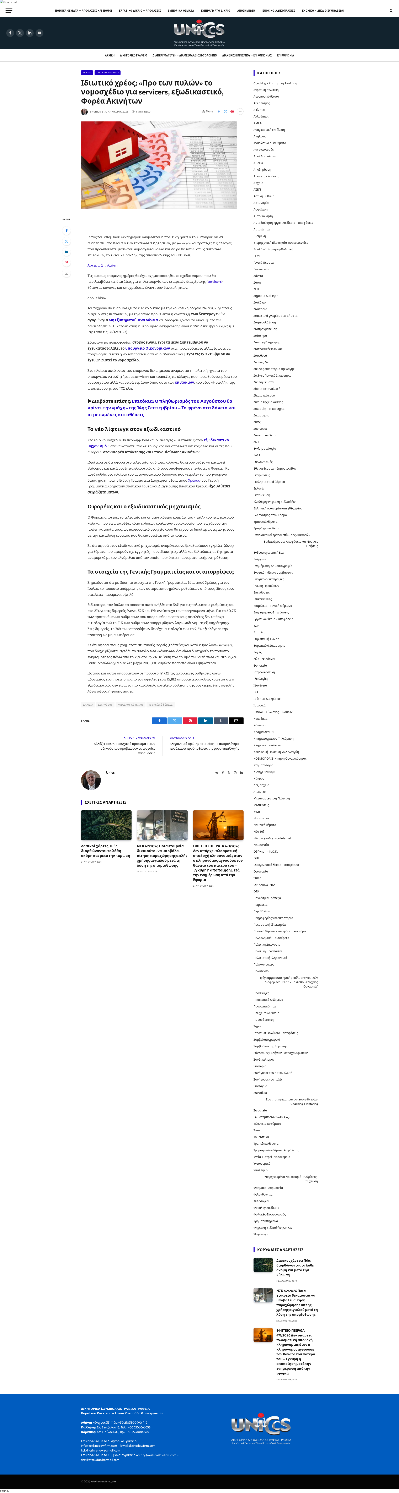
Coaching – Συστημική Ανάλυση (275, 83)
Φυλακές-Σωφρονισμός (270, 1214)
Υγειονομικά (262, 1163)
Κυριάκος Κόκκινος (130, 704)
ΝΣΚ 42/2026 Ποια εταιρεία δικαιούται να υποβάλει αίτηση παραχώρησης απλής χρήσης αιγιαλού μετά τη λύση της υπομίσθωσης (162, 855)
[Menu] (9, 10)
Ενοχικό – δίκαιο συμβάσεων (323, 10)
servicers (215, 281)
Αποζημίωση (246, 10)
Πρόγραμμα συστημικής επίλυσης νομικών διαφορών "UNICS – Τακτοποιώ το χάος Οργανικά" (288, 982)
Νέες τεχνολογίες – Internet (272, 838)
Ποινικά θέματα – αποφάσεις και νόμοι (83, 10)
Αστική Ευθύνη (264, 196)
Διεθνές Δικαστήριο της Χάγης (274, 369)
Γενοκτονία (261, 269)
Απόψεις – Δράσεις (266, 176)
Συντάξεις (260, 1093)
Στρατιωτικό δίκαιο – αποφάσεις (276, 1033)
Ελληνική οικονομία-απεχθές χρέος (278, 508)
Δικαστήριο (261, 415)
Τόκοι (257, 1130)
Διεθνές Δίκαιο (263, 362)
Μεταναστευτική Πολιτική (272, 798)
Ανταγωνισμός (264, 150)
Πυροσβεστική (264, 1020)
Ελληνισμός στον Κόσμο (270, 515)
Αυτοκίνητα (262, 229)
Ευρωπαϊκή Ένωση (266, 639)
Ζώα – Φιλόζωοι (264, 659)
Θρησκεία (260, 665)
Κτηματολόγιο (263, 765)
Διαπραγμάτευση (265, 329)
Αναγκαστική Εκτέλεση (269, 130)
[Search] (391, 10)
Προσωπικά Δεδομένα (268, 1000)
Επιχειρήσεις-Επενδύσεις (271, 612)
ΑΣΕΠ (257, 189)
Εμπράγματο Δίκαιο (215, 10)
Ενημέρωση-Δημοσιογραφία (273, 566)
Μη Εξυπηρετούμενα (127, 320)
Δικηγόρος (105, 704)
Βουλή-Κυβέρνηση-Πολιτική (273, 249)
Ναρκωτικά (261, 818)
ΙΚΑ (256, 692)
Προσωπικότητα (265, 1006)
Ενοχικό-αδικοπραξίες (278, 10)
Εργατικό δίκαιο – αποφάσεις (140, 10)
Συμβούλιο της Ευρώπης (270, 1046)
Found (4, 1491)
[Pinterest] (66, 262)
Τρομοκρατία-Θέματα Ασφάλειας (276, 1150)
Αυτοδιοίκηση (263, 216)
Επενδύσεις (262, 592)
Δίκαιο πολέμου (264, 395)
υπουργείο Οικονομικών (147, 348)
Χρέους (194, 480)
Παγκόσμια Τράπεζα (267, 898)
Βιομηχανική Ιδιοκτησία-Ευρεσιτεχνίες (281, 243)
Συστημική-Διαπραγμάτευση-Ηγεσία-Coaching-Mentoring (292, 1102)
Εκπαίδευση (262, 495)
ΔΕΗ (256, 289)
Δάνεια (87, 72)
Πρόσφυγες (261, 993)
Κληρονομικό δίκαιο (267, 745)
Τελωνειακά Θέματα (267, 1124)
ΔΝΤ (256, 442)
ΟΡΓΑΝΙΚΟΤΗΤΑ (264, 885)
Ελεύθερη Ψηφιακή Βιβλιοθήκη (275, 502)
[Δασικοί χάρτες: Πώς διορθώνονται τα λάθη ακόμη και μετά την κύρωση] (106, 825)
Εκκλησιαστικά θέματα (269, 482)
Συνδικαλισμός (264, 1059)
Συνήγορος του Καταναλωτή (273, 1073)
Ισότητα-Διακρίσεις (267, 699)
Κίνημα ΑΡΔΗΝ (264, 732)
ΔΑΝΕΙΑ (88, 704)
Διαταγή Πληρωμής (267, 342)
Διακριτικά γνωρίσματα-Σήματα (276, 316)
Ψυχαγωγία (261, 1234)
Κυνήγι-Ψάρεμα (265, 772)
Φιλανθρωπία (263, 1194)
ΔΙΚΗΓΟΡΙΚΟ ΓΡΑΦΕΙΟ (133, 55)
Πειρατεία (260, 905)
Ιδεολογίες (261, 679)
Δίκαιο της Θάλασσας (268, 402)
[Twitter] (66, 241)
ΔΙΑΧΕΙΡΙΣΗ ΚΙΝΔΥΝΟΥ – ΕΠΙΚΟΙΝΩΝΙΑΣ (247, 55)
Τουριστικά (261, 1137)
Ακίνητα (259, 110)
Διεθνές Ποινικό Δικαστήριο (272, 375)
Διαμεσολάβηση (265, 322)
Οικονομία (261, 871)
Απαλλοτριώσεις (265, 156)
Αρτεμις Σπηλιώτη (102, 265)
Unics (97, 111)
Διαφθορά (260, 355)
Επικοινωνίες (263, 599)
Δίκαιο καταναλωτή (267, 389)
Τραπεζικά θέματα (107, 72)
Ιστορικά (260, 705)
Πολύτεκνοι (262, 971)
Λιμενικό (260, 792)
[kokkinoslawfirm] (199, 33)
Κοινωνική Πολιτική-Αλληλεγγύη (276, 752)
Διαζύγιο (260, 302)
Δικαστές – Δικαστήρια (269, 409)
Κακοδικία (260, 719)
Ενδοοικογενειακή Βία (269, 552)
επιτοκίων (184, 382)
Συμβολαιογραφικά (267, 1039)
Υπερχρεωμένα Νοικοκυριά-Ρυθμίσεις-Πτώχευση (291, 1179)
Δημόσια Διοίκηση (266, 296)
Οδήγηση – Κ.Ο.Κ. (266, 851)
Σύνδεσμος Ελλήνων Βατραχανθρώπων (281, 1053)
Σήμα (257, 1026)
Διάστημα (260, 336)
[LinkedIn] (66, 252)
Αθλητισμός (262, 103)
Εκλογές (259, 488)
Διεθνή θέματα (264, 382)
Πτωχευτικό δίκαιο (266, 1013)
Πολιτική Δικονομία (267, 944)
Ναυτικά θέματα (265, 825)
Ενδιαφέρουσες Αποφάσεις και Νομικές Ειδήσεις (291, 544)
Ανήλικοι (260, 136)
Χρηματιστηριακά (266, 1221)
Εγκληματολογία (265, 448)
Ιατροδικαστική (264, 672)
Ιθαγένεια (260, 685)
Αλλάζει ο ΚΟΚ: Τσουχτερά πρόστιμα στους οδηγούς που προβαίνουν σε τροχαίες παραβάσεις (124, 748)
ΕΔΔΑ (257, 455)
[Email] (66, 273)
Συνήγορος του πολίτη (269, 1079)
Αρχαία (259, 183)
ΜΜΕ (257, 812)
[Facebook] (66, 230)
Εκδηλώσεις (262, 475)
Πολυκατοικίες (264, 964)
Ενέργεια (260, 559)
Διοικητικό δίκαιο (265, 435)
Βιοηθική (260, 236)
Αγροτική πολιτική (266, 90)
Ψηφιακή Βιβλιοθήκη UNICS (273, 1228)
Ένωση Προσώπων (266, 586)
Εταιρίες (259, 632)
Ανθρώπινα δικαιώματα (270, 143)
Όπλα (257, 878)
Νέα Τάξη (260, 831)
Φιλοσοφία (261, 1201)
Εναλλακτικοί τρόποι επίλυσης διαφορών (282, 535)
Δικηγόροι (260, 429)
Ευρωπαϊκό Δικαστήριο (269, 645)
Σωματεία (260, 1110)
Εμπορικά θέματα (181, 10)
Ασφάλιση (261, 209)
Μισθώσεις (261, 805)
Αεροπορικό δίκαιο (266, 96)
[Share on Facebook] (219, 111)
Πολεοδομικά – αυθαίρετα (271, 938)
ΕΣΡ (256, 626)
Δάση (257, 282)
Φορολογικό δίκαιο (266, 1208)
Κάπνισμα (260, 725)
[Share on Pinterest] (232, 111)
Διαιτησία (260, 309)
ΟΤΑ (256, 891)
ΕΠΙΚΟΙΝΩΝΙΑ (285, 55)
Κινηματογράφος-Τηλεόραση (274, 738)
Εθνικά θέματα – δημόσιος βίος (275, 468)
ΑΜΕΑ (258, 123)
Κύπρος (259, 778)
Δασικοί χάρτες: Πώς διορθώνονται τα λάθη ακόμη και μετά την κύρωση (105, 851)
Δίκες (257, 422)
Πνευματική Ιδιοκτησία (270, 924)
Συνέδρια (260, 1066)
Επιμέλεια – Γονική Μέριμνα (273, 606)
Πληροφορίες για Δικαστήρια (273, 918)
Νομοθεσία (261, 845)
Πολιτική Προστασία (268, 951)
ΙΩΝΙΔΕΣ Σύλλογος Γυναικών (273, 712)
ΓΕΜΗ (257, 256)
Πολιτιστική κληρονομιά (270, 958)
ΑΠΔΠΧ (258, 163)
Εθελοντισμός (263, 462)
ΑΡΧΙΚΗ (110, 55)
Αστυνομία (261, 203)
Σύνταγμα (260, 1086)
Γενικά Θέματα (264, 262)
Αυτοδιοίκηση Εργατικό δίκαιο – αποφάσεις (283, 223)
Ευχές (258, 652)
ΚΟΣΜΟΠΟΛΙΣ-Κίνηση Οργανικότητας (280, 758)
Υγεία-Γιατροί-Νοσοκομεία (272, 1157)
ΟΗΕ (257, 858)
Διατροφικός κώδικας (268, 349)
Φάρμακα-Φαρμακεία (268, 1188)
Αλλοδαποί (261, 116)
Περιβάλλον (262, 911)
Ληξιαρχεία (261, 785)
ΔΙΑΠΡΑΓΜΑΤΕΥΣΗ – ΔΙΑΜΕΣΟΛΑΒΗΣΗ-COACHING (185, 55)
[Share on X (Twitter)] (225, 111)
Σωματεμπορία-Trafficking (271, 1117)
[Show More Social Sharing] (240, 111)
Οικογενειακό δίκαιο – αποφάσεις (276, 865)
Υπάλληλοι (261, 1170)
